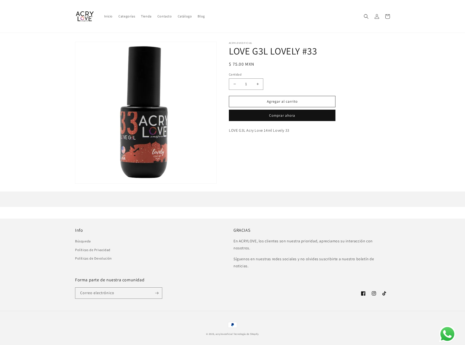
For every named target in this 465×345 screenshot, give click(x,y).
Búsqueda (83, 241)
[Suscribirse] (156, 293)
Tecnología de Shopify (246, 334)
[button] (366, 16)
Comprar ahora (282, 115)
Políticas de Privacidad (92, 250)
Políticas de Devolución (93, 258)
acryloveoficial (224, 334)
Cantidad (235, 74)
